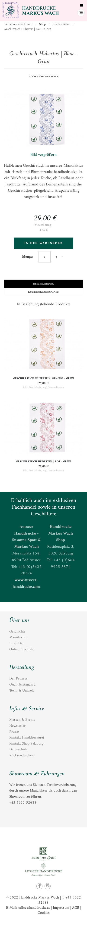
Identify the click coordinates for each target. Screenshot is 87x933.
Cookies (44, 913)
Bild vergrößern (43, 155)
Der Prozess (18, 678)
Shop (42, 24)
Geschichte (17, 631)
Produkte (16, 643)
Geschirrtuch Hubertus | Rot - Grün (43, 461)
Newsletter (17, 726)
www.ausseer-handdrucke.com (26, 583)
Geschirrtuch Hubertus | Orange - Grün (43, 378)
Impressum (61, 908)
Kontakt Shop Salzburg (26, 743)
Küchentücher (62, 24)
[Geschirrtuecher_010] (43, 121)
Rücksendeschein (22, 755)
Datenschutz (18, 749)
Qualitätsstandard (22, 684)
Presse (14, 732)
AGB (75, 908)
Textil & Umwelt (21, 690)
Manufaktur (18, 637)
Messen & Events (22, 720)
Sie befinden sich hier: (18, 24)
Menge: (28, 257)
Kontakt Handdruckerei (26, 737)
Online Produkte (21, 649)
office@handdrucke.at (34, 908)
